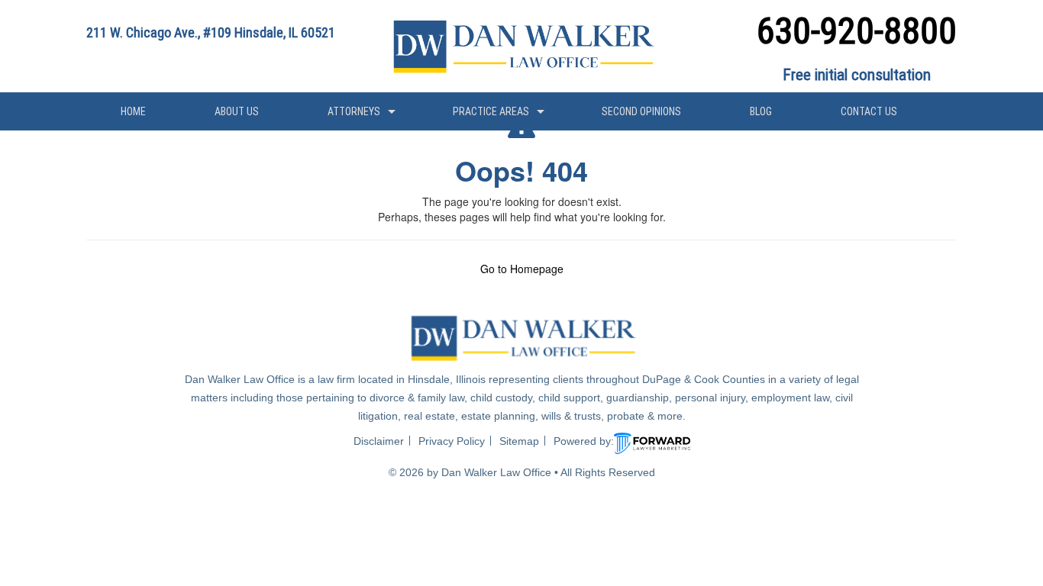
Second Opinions (641, 111)
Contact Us (869, 111)
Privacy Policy (451, 441)
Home (133, 111)
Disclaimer (379, 441)
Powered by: (584, 441)
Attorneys (354, 111)
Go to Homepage (521, 268)
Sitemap (519, 441)
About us (237, 111)
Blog (761, 111)
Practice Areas (491, 111)
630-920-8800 (857, 30)
